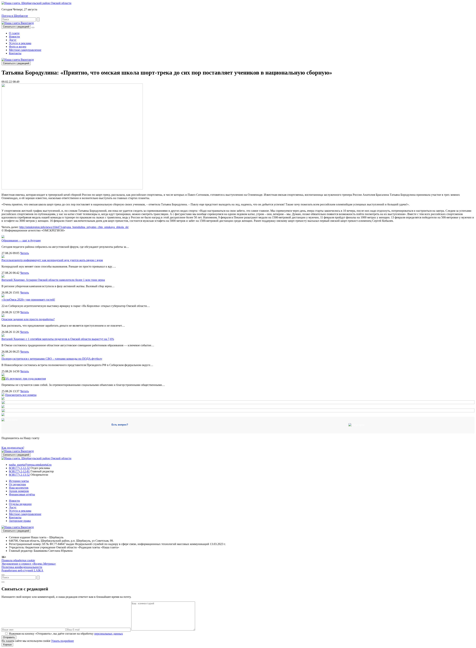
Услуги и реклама (20, 43)
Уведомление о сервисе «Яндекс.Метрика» (28, 563)
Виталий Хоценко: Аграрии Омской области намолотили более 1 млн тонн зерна (53, 279)
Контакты (15, 53)
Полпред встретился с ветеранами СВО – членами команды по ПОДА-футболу (51, 358)
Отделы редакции (20, 504)
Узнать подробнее (62, 640)
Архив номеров (19, 491)
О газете (14, 33)
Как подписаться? (12, 447)
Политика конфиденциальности (21, 567)
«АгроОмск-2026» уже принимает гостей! (28, 299)
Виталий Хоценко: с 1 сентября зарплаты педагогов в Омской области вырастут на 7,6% (57, 339)
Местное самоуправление (25, 49)
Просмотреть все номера (20, 394)
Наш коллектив (18, 487)
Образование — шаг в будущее (21, 240)
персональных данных (108, 633)
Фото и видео (17, 46)
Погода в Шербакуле (14, 15)
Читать (24, 253)
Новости (14, 36)
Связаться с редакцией (16, 26)
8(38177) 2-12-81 (19, 471)
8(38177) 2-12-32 (19, 468)
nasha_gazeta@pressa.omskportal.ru (30, 464)
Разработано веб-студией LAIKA (22, 570)
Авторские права (20, 520)
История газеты (19, 481)
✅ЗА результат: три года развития (23, 378)
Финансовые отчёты (22, 494)
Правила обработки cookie (18, 560)
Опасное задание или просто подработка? (28, 319)
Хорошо (7, 644)
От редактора (17, 484)
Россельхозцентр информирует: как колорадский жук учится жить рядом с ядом (52, 260)
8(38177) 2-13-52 (19, 474)
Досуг (13, 39)
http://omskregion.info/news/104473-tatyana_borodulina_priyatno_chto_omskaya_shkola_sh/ (74, 227)
